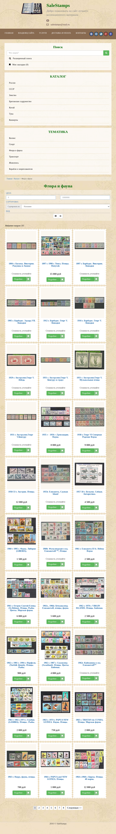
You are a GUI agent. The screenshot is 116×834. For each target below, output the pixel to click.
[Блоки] (55, 216)
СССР (11, 89)
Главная (9, 33)
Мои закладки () (19, 65)
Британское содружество (20, 101)
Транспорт (14, 157)
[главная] (32, 8)
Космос (12, 138)
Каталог (17, 179)
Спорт (12, 144)
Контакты (81, 33)
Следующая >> (74, 808)
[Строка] (60, 216)
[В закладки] (28, 279)
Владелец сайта (26, 33)
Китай (12, 108)
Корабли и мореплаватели (21, 169)
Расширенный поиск (21, 58)
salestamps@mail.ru (59, 24)
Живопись (14, 163)
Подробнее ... (19, 279)
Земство (12, 95)
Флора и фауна (15, 150)
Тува (11, 114)
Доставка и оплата (61, 33)
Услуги (43, 33)
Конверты (13, 120)
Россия (12, 83)
